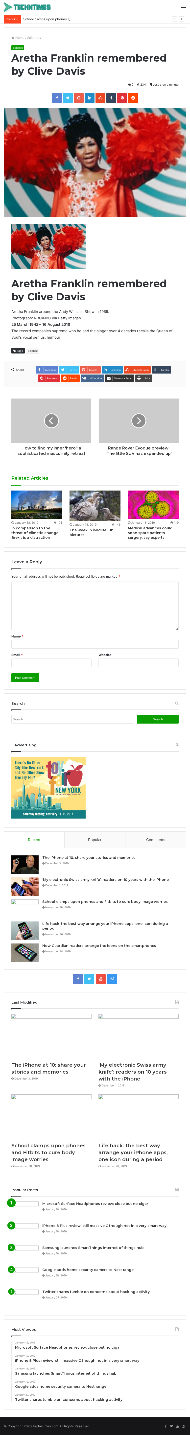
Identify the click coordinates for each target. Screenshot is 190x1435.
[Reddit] (133, 98)
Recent (34, 839)
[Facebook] (57, 98)
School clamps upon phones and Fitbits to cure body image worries (75, 19)
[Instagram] (112, 979)
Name (17, 636)
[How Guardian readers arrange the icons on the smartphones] (25, 952)
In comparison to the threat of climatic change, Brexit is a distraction (35, 533)
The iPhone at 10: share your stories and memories (89, 857)
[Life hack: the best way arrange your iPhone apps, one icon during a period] (25, 930)
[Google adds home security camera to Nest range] (25, 1277)
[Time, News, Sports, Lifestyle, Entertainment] (27, 7)
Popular (95, 839)
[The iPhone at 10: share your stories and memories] (25, 864)
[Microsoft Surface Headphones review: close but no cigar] (25, 1210)
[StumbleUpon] (100, 98)
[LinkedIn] (90, 98)
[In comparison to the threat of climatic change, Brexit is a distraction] (36, 505)
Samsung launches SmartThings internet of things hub (93, 1248)
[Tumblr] (111, 98)
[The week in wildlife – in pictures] (95, 506)
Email (17, 655)
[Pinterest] (122, 98)
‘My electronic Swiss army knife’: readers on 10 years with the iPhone (105, 879)
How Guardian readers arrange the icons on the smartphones (99, 945)
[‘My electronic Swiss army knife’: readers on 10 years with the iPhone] (25, 886)
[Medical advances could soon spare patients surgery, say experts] (153, 505)
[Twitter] (68, 98)
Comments (155, 839)
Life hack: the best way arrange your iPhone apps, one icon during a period (133, 1152)
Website (104, 655)
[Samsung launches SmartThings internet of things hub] (25, 1255)
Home (19, 38)
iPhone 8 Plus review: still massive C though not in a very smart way (104, 1225)
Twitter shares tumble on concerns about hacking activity (96, 1292)
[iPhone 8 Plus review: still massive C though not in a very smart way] (25, 1232)
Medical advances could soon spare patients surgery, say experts (150, 533)
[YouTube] (101, 979)
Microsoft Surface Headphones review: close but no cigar (95, 1203)
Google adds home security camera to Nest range (88, 1270)
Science (33, 38)
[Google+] (79, 98)
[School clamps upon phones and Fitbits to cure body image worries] (25, 908)
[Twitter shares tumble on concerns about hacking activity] (25, 1299)
